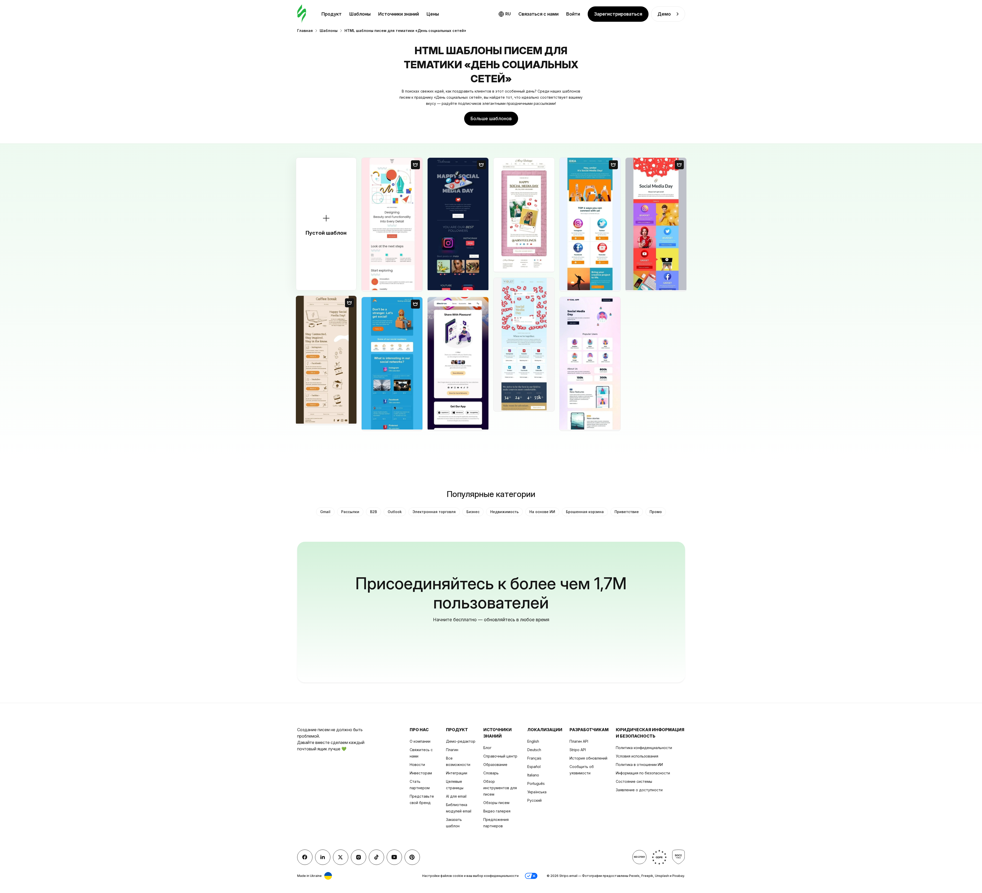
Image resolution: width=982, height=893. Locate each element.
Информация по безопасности (643, 773)
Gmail (325, 512)
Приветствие (627, 512)
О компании (420, 741)
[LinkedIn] (322, 857)
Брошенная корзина (585, 512)
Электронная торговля (434, 512)
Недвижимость (504, 512)
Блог (487, 747)
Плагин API (579, 741)
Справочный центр (500, 756)
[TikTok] (376, 857)
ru (508, 13)
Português (536, 783)
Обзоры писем (496, 802)
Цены (433, 14)
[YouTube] (394, 857)
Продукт (331, 14)
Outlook (395, 512)
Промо (656, 512)
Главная (305, 30)
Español (534, 766)
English (533, 741)
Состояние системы (634, 781)
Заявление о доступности (639, 790)
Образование (495, 764)
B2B (373, 512)
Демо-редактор (460, 741)
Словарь (491, 773)
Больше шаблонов (491, 118)
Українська (536, 792)
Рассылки (350, 512)
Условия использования (637, 756)
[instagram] (358, 857)
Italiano (533, 775)
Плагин (452, 750)
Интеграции (456, 773)
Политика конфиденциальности (644, 747)
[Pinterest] (412, 857)
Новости (417, 764)
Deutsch (534, 750)
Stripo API (578, 750)
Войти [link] (573, 14)
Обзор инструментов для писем (500, 787)
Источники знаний (398, 14)
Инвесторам (421, 773)
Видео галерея (496, 811)
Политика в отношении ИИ (639, 764)
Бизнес (472, 512)
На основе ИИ (542, 512)
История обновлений (588, 758)
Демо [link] (664, 14)
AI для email (456, 796)
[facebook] (305, 857)
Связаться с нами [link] (538, 14)
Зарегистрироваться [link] (618, 14)
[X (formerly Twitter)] (340, 857)
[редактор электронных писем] (301, 14)
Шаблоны (360, 14)
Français (534, 758)
